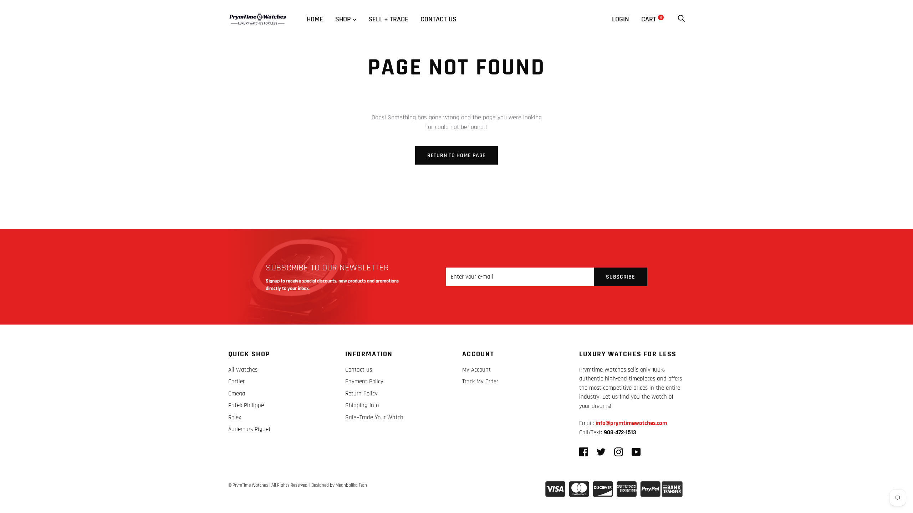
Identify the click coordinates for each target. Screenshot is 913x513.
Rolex (234, 417)
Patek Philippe (246, 405)
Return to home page (456, 155)
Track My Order (480, 381)
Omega (236, 394)
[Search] (681, 19)
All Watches (242, 370)
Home (315, 19)
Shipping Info (362, 405)
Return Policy (361, 394)
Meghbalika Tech (351, 485)
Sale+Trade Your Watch (374, 417)
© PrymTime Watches (248, 485)
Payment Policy (364, 381)
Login (620, 19)
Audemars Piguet (249, 429)
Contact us (438, 19)
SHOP (343, 19)
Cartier (236, 381)
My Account (476, 370)
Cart (651, 19)
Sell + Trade (388, 19)
